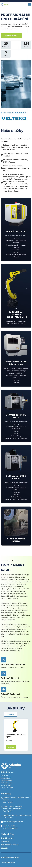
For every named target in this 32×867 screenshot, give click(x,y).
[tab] (10, 714)
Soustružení (5, 841)
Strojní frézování (7, 838)
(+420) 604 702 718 (8, 862)
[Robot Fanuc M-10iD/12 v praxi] (16, 726)
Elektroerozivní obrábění (10, 844)
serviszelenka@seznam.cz (10, 857)
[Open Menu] (29, 4)
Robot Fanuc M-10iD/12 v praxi (15, 736)
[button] (6, 289)
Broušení (4, 848)
